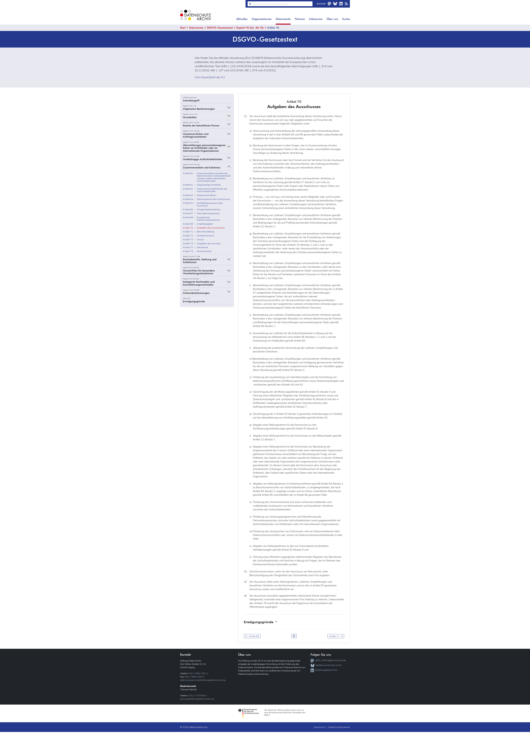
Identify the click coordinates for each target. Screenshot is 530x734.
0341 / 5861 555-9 (194, 676)
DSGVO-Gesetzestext (220, 27)
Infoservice (315, 19)
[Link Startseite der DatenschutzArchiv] (195, 17)
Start (183, 27)
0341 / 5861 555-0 (198, 673)
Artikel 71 (334, 636)
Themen (300, 19)
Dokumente (283, 19)
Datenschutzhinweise (339, 727)
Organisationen (262, 19)
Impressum (319, 727)
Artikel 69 (254, 636)
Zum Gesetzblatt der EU (210, 77)
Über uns (332, 19)
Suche (346, 19)
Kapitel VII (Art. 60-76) (250, 27)
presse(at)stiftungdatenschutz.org (197, 698)
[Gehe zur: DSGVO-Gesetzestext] (294, 636)
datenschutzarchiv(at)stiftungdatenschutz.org (203, 680)
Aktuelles (242, 19)
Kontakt (321, 4)
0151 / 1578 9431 (197, 695)
